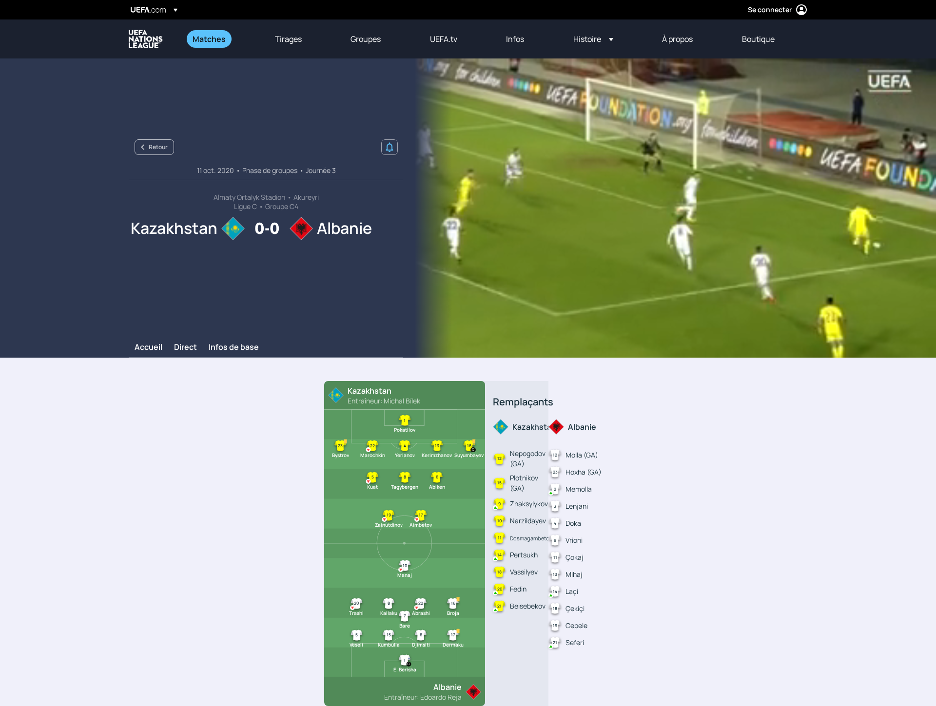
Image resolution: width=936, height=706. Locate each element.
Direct (185, 347)
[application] (670, 208)
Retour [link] (158, 147)
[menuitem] (221, 39)
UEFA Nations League (146, 39)
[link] (209, 39)
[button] (593, 39)
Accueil (148, 347)
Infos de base (234, 347)
